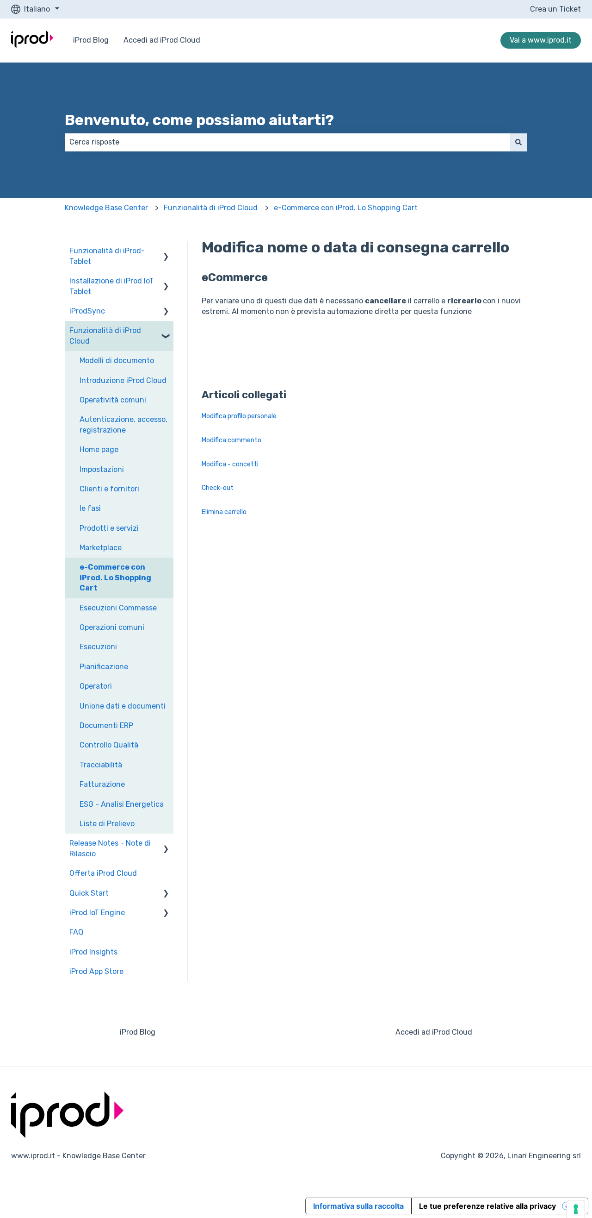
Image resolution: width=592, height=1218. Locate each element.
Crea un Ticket (555, 9)
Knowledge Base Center (106, 207)
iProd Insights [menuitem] (93, 952)
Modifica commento (231, 440)
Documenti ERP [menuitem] (106, 725)
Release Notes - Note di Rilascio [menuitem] (110, 848)
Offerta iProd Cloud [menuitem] (103, 873)
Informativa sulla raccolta (358, 1206)
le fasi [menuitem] (90, 508)
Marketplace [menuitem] (101, 547)
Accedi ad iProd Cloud (161, 40)
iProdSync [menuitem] (87, 311)
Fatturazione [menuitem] (102, 784)
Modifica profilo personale (239, 416)
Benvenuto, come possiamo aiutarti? (199, 120)
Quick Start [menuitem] (89, 893)
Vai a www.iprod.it (541, 40)
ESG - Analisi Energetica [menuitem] (122, 804)
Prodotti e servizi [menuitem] (109, 528)
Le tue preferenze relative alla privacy (487, 1206)
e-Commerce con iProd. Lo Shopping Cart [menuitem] (115, 577)
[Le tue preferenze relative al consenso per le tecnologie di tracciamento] (576, 1209)
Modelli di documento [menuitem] (117, 360)
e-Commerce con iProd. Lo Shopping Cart (346, 207)
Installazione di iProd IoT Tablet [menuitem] (111, 285)
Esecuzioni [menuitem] (98, 646)
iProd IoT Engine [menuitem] (97, 912)
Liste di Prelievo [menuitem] (107, 823)
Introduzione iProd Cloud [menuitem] (123, 380)
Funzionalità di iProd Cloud (211, 207)
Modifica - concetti (230, 464)
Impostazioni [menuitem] (102, 469)
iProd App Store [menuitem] (96, 971)
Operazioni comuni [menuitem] (112, 627)
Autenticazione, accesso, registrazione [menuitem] (123, 424)
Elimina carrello (224, 512)
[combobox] (287, 142)
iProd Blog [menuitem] (137, 1032)
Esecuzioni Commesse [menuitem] (118, 607)
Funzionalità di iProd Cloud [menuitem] (105, 335)
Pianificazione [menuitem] (104, 666)
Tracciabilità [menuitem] (101, 764)
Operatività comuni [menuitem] (113, 400)
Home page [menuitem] (99, 449)
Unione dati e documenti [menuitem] (123, 706)
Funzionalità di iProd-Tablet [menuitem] (107, 255)
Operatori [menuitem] (96, 686)
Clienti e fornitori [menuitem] (109, 488)
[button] (166, 251)
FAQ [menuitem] (76, 932)
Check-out (218, 488)
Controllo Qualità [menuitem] (109, 745)
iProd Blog (91, 40)
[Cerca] (518, 142)
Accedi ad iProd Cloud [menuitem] (433, 1032)
